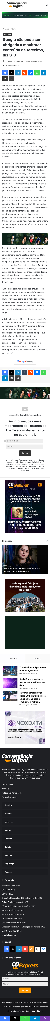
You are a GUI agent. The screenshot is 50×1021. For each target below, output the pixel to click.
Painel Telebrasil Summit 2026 (15, 902)
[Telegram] (43, 72)
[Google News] (25, 362)
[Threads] (37, 949)
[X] (11, 72)
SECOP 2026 (7, 894)
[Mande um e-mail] (22, 61)
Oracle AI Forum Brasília (12, 919)
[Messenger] (30, 72)
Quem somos (7, 785)
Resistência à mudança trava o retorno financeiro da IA (32, 682)
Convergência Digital (13, 61)
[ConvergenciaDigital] (17, 5)
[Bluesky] (43, 949)
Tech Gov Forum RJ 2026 (13, 914)
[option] (25, 559)
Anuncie (5, 789)
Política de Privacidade (12, 793)
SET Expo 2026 (8, 890)
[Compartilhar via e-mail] (5, 78)
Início (6, 29)
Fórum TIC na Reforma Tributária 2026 (18, 906)
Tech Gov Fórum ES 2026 (13, 910)
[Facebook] (5, 72)
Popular (37, 658)
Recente (13, 658)
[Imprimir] (11, 78)
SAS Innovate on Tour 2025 (14, 923)
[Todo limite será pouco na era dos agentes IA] (10, 671)
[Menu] (3, 6)
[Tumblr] (24, 372)
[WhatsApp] (37, 72)
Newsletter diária (9, 797)
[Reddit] (24, 72)
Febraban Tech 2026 (11, 886)
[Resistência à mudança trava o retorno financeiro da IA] (10, 683)
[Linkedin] (18, 72)
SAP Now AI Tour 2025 (12, 931)
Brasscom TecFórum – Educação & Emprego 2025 (23, 927)
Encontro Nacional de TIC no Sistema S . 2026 (22, 898)
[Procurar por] (46, 6)
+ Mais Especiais (9, 935)
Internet (14, 29)
